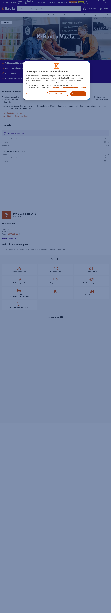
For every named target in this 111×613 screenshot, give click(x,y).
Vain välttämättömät (57, 94)
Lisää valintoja (32, 94)
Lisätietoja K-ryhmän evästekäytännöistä (68, 87)
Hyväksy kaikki (78, 94)
